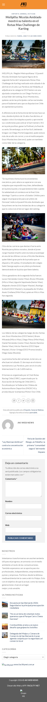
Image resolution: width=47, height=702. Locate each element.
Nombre (8, 501)
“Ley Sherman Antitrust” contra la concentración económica (12, 445)
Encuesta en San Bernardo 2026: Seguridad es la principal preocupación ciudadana (27, 605)
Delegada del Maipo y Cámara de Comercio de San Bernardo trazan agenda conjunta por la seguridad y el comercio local (26, 637)
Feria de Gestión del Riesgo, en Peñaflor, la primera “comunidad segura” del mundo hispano (35, 445)
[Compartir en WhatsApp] (14, 400)
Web (7, 525)
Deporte (15, 14)
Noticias (31, 14)
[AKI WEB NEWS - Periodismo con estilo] (23, 4)
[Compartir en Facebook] (19, 400)
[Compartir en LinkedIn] (33, 400)
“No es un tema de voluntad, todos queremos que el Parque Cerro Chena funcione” (26, 616)
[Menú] (3, 4)
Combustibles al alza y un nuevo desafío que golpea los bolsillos (24, 626)
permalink (33, 413)
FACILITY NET (33, 686)
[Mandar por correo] (28, 400)
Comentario (11, 479)
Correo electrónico (13, 513)
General (23, 14)
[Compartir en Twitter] (23, 400)
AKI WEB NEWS (36, 36)
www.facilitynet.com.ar (24, 664)
